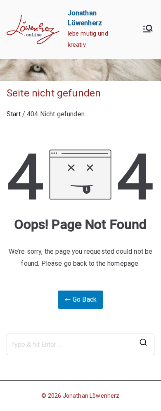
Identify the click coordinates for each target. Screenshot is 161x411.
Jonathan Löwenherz (91, 395)
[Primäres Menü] (147, 29)
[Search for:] (80, 344)
